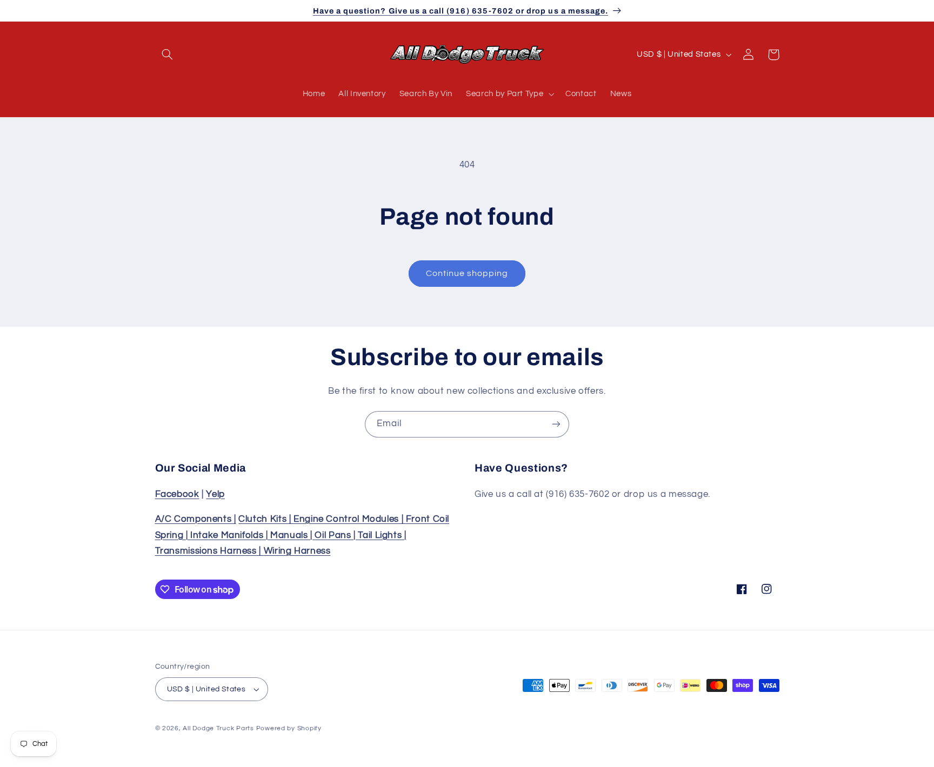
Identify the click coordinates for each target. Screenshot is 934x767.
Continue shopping (467, 273)
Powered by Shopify (289, 728)
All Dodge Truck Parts (218, 728)
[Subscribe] (556, 424)
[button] (167, 54)
